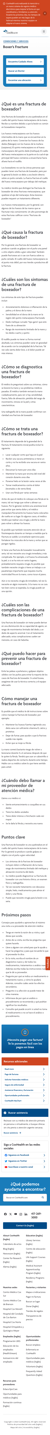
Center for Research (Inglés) (12, 1260)
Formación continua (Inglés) (12, 1404)
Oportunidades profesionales (17, 1095)
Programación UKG (11, 1341)
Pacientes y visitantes (36, 1287)
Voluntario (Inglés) (34, 1366)
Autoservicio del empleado (10, 1360)
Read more (9, 1069)
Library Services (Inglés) (33, 1242)
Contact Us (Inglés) (25, 1225)
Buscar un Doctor (16, 71)
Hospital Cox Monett (12, 1309)
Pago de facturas (11, 1074)
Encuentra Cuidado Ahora (20, 61)
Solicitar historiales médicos (16, 1079)
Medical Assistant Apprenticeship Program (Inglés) (34, 1269)
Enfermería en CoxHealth (32, 1351)
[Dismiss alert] (45, 13)
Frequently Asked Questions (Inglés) (34, 1373)
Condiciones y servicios (15, 41)
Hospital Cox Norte (12, 1322)
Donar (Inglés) (32, 1306)
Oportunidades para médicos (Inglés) (35, 1360)
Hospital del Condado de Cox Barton (13, 1315)
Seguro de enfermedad (14, 1085)
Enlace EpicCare (10, 1389)
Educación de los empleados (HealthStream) (11, 1350)
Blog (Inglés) (8, 1249)
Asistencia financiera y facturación (19, 1090)
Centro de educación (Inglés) (35, 1251)
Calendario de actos (12, 1244)
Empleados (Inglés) (12, 1336)
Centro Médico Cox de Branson (12, 1302)
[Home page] (10, 31)
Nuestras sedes (10, 1287)
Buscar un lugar (33, 1301)
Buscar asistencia (11, 1133)
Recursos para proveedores (9, 1382)
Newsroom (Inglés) (11, 1253)
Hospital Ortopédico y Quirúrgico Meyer (13, 1329)
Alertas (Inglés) (9, 1266)
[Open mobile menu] (44, 31)
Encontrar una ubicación (19, 80)
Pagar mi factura (33, 1296)
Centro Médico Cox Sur (12, 1294)
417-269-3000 (36, 1215)
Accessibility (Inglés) (31, 1427)
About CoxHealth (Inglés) (11, 1237)
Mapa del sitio (16, 1427)
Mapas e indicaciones (36, 1292)
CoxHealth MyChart (13, 1100)
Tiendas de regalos (34, 1311)
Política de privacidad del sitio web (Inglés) (24, 1424)
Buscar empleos (33, 1345)
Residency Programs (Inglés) (35, 1280)
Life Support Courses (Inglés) (35, 1259)
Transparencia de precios (33, 1318)
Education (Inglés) (34, 1235)
